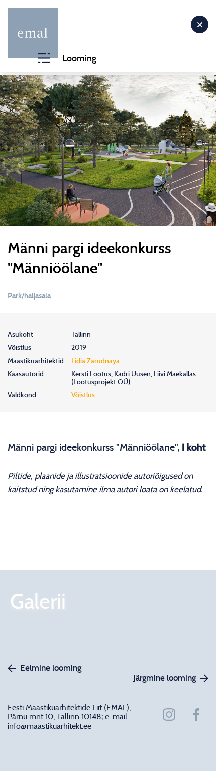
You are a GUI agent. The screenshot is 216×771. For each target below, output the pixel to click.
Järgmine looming (164, 678)
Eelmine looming (50, 668)
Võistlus (83, 395)
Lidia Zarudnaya (95, 361)
